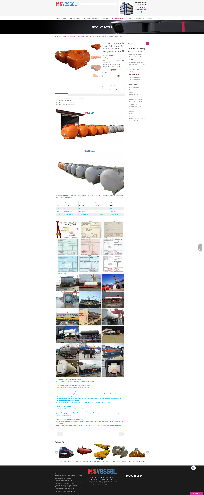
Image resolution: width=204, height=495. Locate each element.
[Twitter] (132, 476)
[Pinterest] (141, 476)
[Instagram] (138, 476)
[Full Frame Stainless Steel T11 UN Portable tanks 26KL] (126, 8)
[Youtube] (135, 476)
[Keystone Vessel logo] (102, 471)
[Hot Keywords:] (116, 4)
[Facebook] (127, 476)
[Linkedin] (129, 476)
